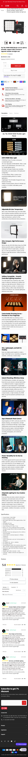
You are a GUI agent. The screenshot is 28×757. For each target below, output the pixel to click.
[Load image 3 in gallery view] (13, 42)
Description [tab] (4, 113)
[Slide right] (25, 26)
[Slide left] (2, 26)
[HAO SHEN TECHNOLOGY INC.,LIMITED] (4, 709)
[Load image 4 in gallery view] (18, 42)
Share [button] (5, 624)
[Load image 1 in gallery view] (6, 42)
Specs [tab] (10, 113)
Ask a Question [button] (14, 582)
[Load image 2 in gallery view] (10, 42)
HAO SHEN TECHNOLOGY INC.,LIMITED (12, 754)
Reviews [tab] (16, 113)
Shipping (3, 59)
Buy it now (14, 70)
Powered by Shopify (23, 754)
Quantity (5, 62)
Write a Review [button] (14, 579)
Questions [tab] (13, 587)
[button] (2, 5)
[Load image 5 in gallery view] (21, 42)
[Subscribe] (24, 703)
